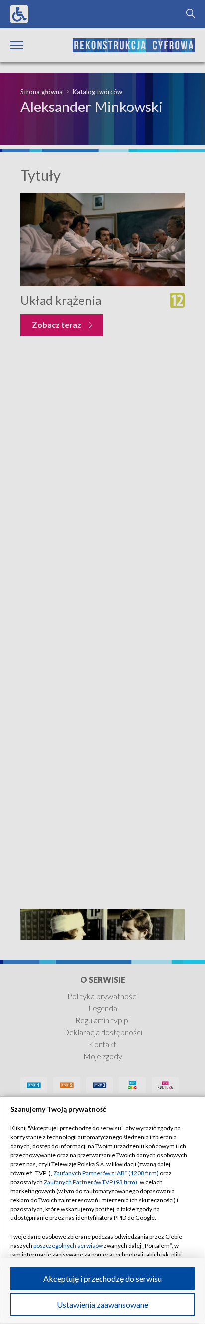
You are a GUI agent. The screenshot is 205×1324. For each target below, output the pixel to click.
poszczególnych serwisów (68, 1245)
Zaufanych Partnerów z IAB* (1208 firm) (106, 1173)
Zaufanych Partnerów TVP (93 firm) (90, 1182)
